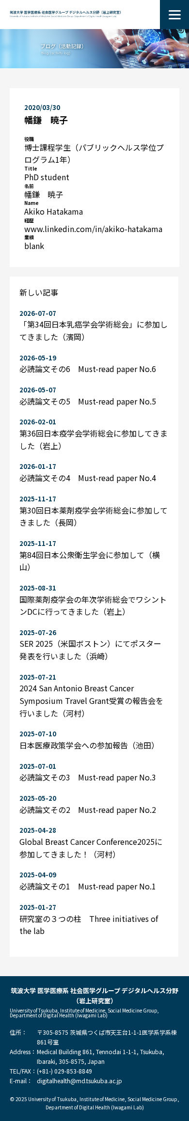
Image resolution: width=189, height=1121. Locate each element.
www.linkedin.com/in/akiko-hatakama (93, 228)
